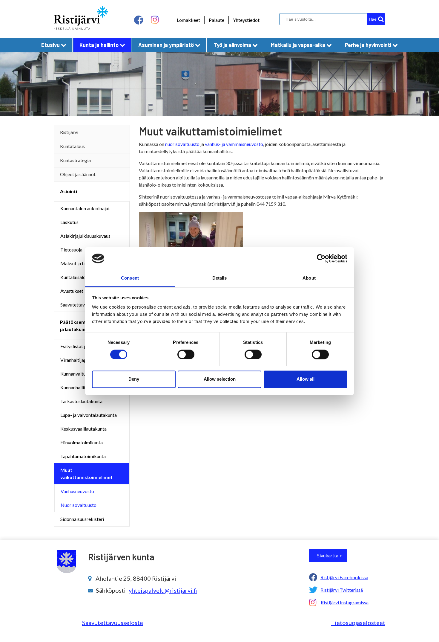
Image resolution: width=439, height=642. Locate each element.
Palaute (216, 20)
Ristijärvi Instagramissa (345, 602)
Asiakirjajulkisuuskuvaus (85, 236)
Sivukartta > (329, 555)
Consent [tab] (130, 278)
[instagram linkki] (155, 20)
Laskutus (69, 222)
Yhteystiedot (246, 20)
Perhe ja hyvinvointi (368, 45)
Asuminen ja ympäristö (166, 45)
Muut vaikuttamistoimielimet (86, 473)
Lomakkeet (188, 20)
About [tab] (309, 278)
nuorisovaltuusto (182, 144)
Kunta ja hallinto (99, 45)
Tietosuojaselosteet (358, 622)
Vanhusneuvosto (77, 491)
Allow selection (220, 379)
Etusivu (50, 45)
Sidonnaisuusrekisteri (82, 519)
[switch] (185, 354)
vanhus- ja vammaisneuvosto (234, 144)
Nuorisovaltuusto (78, 505)
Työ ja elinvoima (232, 45)
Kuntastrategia (75, 160)
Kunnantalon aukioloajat (85, 208)
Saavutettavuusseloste (112, 622)
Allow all (305, 379)
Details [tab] (219, 278)
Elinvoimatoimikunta (81, 442)
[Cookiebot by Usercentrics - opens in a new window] (321, 258)
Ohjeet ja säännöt (78, 174)
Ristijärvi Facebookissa (344, 577)
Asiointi (68, 191)
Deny (133, 379)
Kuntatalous (72, 146)
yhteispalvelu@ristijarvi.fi (163, 590)
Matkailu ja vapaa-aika (298, 45)
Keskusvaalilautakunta (83, 428)
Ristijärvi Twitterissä (341, 590)
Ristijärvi (69, 132)
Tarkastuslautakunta (81, 401)
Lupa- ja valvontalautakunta (88, 415)
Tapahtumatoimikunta (83, 456)
